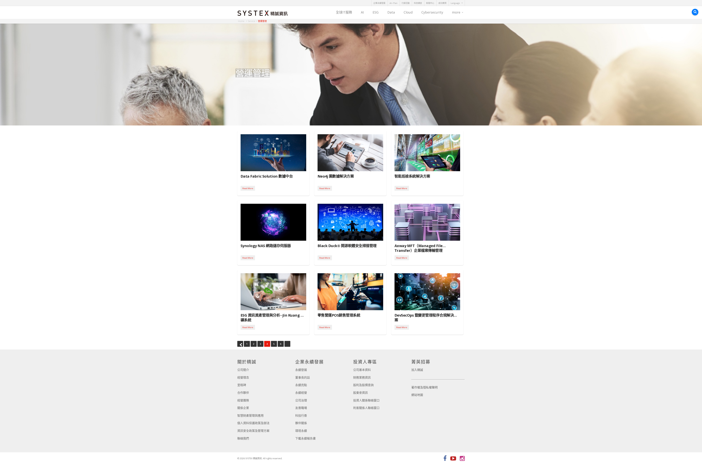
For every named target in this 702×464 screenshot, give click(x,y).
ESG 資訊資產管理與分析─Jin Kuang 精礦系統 (272, 317)
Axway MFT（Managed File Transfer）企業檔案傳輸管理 (419, 248)
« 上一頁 (240, 344)
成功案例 (442, 3)
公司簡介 (243, 370)
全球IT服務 (344, 12)
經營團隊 (243, 400)
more (456, 12)
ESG (376, 12)
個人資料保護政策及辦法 (253, 423)
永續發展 (301, 370)
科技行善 (301, 416)
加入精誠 (417, 370)
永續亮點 (301, 385)
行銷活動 (406, 3)
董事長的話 (302, 377)
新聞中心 (430, 3)
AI (362, 12)
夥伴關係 (301, 423)
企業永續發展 (379, 3)
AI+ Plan (393, 3)
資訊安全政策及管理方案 (253, 431)
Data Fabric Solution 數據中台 (267, 176)
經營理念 (243, 377)
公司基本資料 (362, 370)
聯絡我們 (243, 438)
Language (455, 3)
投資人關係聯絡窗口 (366, 400)
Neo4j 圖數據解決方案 (336, 176)
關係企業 (243, 408)
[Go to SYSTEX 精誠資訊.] (242, 21)
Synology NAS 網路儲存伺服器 (266, 245)
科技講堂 (418, 3)
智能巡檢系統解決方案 (412, 176)
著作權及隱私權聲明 (424, 387)
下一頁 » (287, 344)
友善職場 (301, 408)
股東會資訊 (360, 393)
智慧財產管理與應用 (250, 416)
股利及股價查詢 (363, 385)
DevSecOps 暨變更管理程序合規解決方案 (426, 317)
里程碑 (241, 385)
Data (391, 12)
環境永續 (301, 431)
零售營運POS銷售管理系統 (339, 315)
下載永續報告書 (305, 438)
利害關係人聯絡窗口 (366, 408)
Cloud (408, 12)
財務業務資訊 (362, 377)
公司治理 (301, 400)
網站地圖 (417, 395)
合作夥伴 (243, 393)
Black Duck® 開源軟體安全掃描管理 (347, 245)
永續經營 (301, 393)
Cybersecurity (432, 12)
